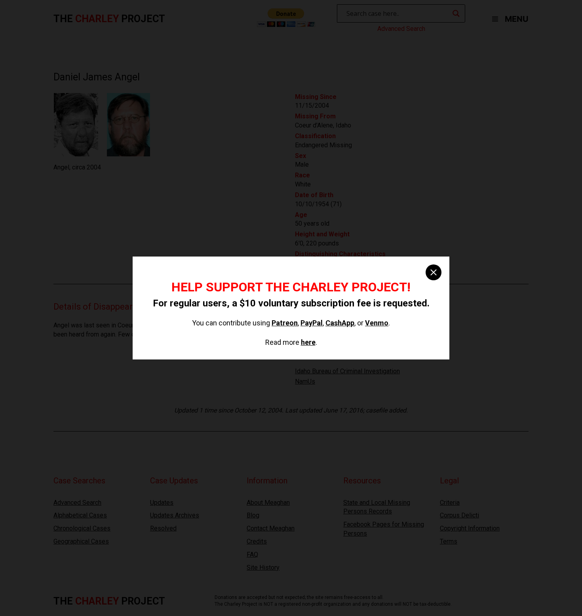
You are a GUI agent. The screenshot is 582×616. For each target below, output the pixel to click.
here (308, 342)
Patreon (285, 323)
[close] (433, 272)
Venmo (376, 323)
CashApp (339, 323)
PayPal (312, 323)
